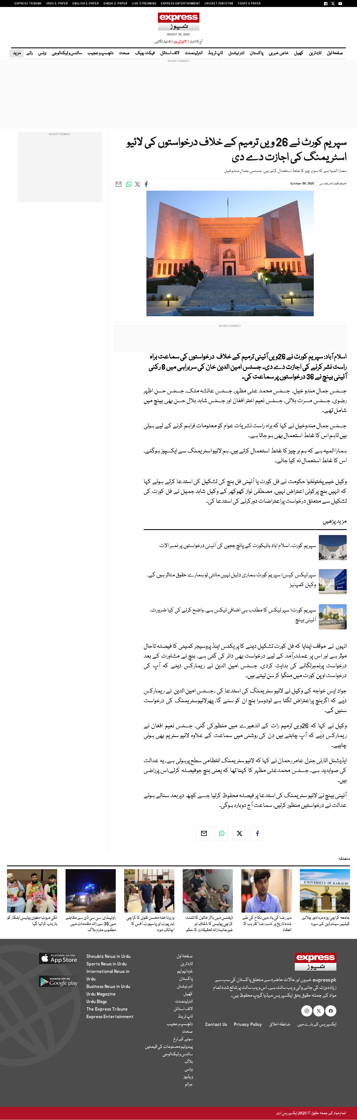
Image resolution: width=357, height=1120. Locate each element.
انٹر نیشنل (236, 53)
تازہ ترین (315, 53)
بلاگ (189, 1062)
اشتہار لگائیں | (164, 41)
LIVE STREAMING (144, 3)
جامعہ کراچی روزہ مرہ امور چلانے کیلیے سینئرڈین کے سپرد (326, 921)
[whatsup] (221, 833)
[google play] (49, 983)
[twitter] (239, 833)
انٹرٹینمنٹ (193, 53)
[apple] (49, 960)
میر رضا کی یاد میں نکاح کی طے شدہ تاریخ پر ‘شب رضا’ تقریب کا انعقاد (266, 924)
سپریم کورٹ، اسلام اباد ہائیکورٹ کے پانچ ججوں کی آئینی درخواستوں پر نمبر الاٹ (237, 545)
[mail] (203, 833)
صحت (124, 53)
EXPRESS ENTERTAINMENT (180, 3)
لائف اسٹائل (169, 53)
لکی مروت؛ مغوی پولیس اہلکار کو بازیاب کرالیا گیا (32, 921)
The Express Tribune (107, 1009)
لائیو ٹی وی (180, 41)
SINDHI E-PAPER (115, 3)
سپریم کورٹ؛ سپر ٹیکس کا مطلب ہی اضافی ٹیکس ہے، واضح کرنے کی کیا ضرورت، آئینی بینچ (233, 615)
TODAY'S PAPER (249, 3)
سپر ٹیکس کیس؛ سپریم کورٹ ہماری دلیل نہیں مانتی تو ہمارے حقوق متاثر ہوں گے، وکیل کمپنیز (231, 580)
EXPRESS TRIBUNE (28, 3)
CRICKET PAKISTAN (219, 3)
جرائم (189, 1084)
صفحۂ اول (335, 53)
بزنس (42, 53)
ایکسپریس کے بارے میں (316, 1024)
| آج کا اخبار (194, 41)
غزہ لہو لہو (185, 971)
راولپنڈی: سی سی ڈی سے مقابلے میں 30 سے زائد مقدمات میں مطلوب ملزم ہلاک (91, 924)
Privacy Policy (248, 1024)
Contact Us (216, 1024)
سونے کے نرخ (183, 1039)
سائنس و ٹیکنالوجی (67, 53)
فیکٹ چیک (145, 53)
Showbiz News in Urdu (108, 956)
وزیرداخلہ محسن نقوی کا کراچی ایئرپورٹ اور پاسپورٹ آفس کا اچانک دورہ (150, 924)
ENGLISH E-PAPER (86, 3)
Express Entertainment (110, 1016)
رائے (29, 53)
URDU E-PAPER (57, 3)
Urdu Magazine (101, 994)
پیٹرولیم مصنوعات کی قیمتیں (169, 1047)
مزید (17, 53)
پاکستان (256, 53)
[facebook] (257, 833)
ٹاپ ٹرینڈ (215, 53)
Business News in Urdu (108, 986)
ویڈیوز (188, 1077)
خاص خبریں (279, 53)
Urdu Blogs (96, 1001)
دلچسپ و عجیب (101, 53)
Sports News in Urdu (106, 964)
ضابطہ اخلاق (279, 1024)
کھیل (298, 53)
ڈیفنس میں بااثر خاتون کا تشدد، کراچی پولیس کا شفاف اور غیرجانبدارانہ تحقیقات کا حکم (209, 924)
